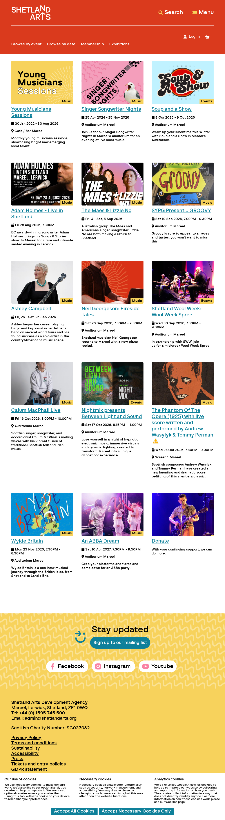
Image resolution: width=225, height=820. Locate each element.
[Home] (31, 11)
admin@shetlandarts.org (51, 718)
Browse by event (26, 44)
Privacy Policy (26, 738)
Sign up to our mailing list (120, 642)
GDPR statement (29, 769)
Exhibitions (119, 44)
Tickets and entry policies (38, 764)
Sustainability (25, 748)
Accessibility (25, 753)
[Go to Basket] (209, 36)
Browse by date (61, 44)
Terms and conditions (34, 743)
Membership (92, 44)
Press (17, 759)
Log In (194, 36)
